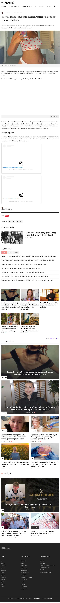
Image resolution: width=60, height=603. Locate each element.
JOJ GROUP (3, 570)
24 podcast (23, 574)
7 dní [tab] (10, 252)
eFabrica (50, 598)
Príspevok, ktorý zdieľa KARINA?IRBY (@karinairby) (21, 169)
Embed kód (55, 116)
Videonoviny (24, 567)
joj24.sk (23, 563)
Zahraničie (24, 579)
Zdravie (3, 581)
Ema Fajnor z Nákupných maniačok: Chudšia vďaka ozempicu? (20, 268)
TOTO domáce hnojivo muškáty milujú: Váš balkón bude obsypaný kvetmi (24, 264)
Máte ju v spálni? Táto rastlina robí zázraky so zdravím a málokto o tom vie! (24, 272)
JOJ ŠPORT (3, 565)
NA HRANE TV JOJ (25, 572)
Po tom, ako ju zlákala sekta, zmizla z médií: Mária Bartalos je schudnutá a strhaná (26, 280)
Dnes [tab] (4, 252)
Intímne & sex (39, 6)
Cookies (42, 569)
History (3, 584)
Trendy (3, 6)
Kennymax (37, 598)
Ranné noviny (24, 570)
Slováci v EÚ (24, 589)
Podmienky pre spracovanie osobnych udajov (47, 566)
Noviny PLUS (24, 565)
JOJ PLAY (3, 563)
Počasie (3, 586)
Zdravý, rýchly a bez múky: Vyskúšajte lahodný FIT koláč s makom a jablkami (25, 276)
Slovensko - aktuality (26, 577)
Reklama (42, 560)
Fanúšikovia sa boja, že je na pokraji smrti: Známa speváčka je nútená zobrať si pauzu (27, 260)
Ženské (3, 574)
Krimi (22, 581)
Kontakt (42, 563)
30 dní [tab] (16, 252)
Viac (48, 6)
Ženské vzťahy (27, 6)
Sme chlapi (4, 579)
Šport (2, 572)
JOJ (2, 560)
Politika (23, 584)
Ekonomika (24, 586)
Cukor (6, 215)
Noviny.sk (23, 560)
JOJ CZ (2, 567)
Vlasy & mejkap (14, 6)
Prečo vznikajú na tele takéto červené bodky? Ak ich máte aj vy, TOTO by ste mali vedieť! (29, 256)
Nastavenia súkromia (45, 572)
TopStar (3, 577)
